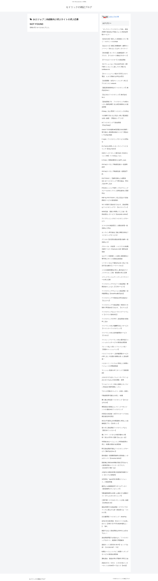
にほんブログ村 (114, 16)
